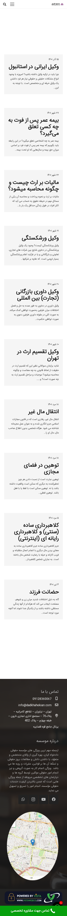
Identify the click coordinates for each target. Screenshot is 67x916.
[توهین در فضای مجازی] (33, 476)
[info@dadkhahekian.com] (55, 705)
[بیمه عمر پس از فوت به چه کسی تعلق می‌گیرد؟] (33, 132)
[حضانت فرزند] (33, 599)
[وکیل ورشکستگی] (33, 246)
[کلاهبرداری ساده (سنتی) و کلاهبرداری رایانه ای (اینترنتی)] (33, 539)
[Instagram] (33, 799)
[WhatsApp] (23, 799)
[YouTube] (43, 799)
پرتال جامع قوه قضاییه (45, 727)
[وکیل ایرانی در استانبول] (33, 74)
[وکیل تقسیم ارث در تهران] (33, 362)
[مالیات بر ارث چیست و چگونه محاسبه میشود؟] (33, 191)
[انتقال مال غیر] (33, 419)
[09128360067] (55, 699)
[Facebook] (53, 799)
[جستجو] (4, 4)
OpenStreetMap (40, 878)
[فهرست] (12, 4)
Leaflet (27, 878)
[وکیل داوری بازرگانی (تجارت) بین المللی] (33, 302)
